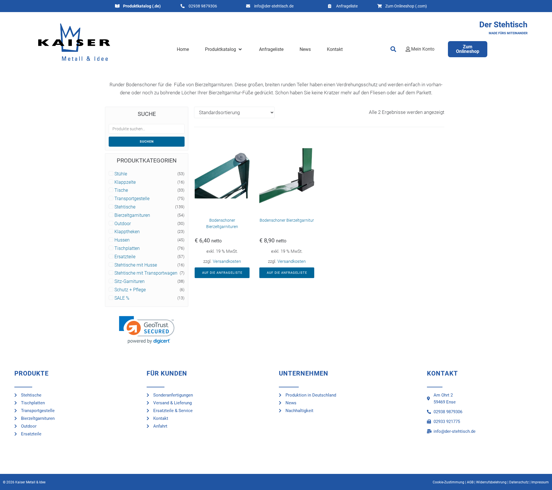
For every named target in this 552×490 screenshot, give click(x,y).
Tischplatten (127, 248)
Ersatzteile (124, 256)
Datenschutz (519, 482)
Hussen (122, 240)
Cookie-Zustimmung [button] (448, 482)
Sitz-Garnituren (129, 281)
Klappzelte (125, 182)
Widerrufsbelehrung (491, 482)
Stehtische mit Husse (135, 265)
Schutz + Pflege (130, 289)
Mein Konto (422, 49)
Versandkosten (227, 261)
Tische (121, 190)
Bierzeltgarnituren (132, 215)
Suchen (147, 141)
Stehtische (124, 207)
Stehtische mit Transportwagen (145, 273)
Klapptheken (127, 231)
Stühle (120, 174)
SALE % (121, 298)
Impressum (540, 482)
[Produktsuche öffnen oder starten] (394, 49)
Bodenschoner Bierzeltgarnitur (287, 220)
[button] (224, 49)
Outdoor (122, 223)
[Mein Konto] (408, 49)
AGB (470, 482)
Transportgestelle (132, 198)
